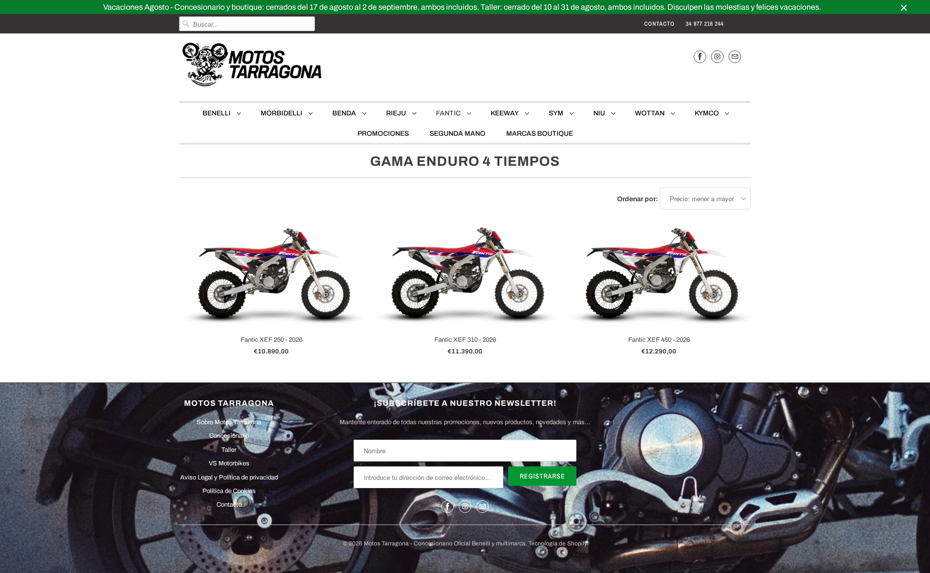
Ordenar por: (638, 199)
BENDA (344, 113)
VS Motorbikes (229, 463)
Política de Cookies (229, 491)
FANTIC (449, 113)
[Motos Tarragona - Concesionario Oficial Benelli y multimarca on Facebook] (700, 56)
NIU (599, 113)
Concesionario (229, 435)
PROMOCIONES (383, 133)
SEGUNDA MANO (457, 133)
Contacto (659, 24)
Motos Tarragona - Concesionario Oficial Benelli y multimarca (445, 543)
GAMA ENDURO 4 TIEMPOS (465, 161)
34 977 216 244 (705, 24)
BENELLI (217, 113)
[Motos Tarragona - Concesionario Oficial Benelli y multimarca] (252, 66)
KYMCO (707, 113)
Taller (228, 449)
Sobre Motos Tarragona (229, 422)
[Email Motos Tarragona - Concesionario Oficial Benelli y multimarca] (734, 56)
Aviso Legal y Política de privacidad (229, 477)
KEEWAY (505, 113)
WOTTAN (650, 113)
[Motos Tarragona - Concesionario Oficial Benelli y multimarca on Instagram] (717, 56)
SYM (557, 113)
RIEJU (396, 113)
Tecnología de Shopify (557, 543)
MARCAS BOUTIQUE (539, 133)
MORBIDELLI (282, 113)
